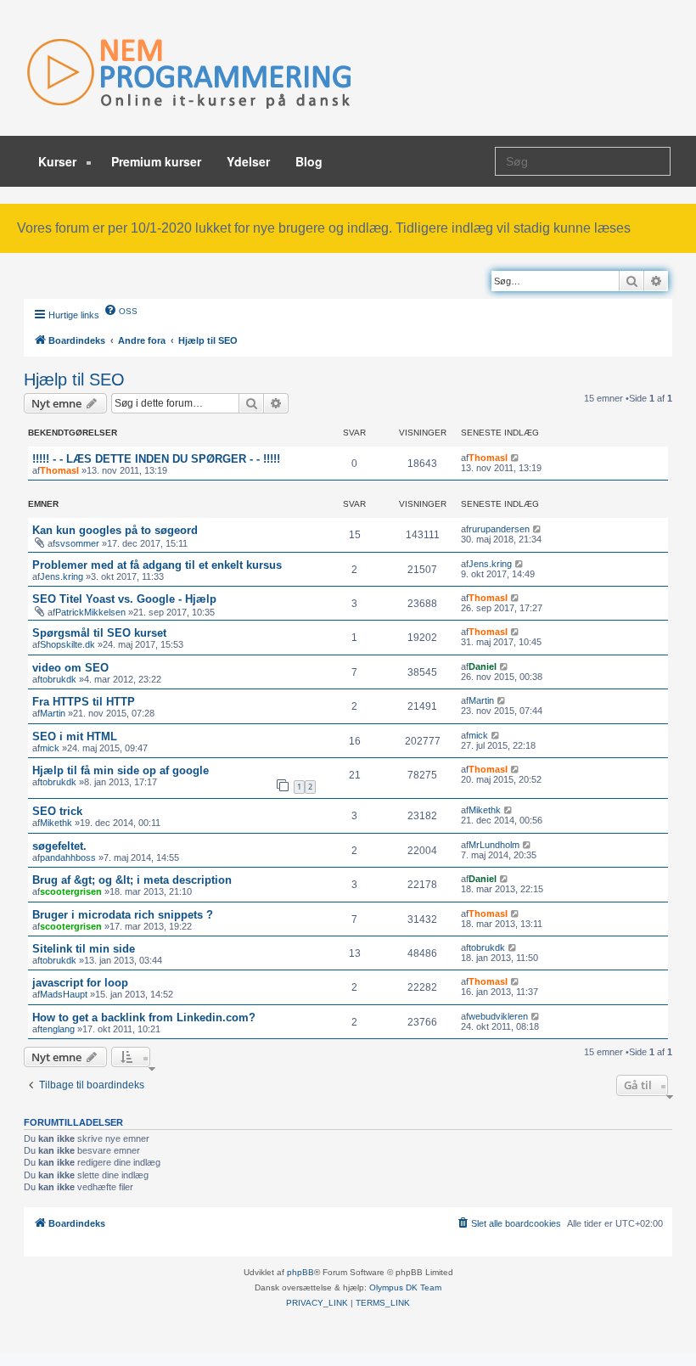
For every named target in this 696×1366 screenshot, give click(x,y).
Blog (309, 161)
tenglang (57, 1029)
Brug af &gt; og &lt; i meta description (132, 880)
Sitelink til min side (83, 948)
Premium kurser (156, 161)
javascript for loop (80, 982)
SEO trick (57, 811)
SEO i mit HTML (74, 736)
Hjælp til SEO (74, 379)
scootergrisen (71, 891)
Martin (52, 713)
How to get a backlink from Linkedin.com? (143, 1017)
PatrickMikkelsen (90, 612)
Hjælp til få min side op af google (120, 770)
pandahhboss (68, 857)
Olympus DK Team (405, 1287)
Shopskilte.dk (67, 644)
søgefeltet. (59, 846)
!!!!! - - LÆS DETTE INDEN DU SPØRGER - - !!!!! (156, 459)
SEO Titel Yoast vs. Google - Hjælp (124, 599)
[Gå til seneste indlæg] (515, 458)
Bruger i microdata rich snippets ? (122, 914)
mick (49, 748)
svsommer (77, 543)
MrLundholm (494, 845)
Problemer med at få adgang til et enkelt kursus (157, 565)
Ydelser (248, 161)
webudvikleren (498, 1016)
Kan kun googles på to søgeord (115, 530)
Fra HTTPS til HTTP (83, 701)
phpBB (300, 1272)
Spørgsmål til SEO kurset (99, 633)
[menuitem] (121, 310)
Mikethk (56, 823)
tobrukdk (58, 679)
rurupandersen (499, 529)
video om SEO (70, 667)
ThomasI (59, 470)
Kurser (59, 161)
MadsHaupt (63, 994)
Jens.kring (61, 576)
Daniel (483, 666)
